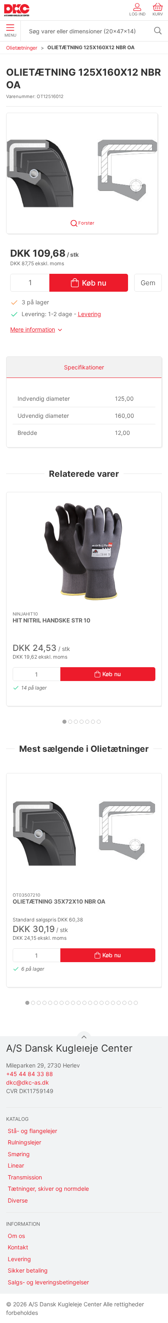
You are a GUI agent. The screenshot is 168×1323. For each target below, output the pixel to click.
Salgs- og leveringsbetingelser (48, 1282)
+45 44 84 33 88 (29, 1073)
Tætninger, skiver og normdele (48, 1188)
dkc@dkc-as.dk (27, 1082)
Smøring (19, 1154)
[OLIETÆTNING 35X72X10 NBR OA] (84, 832)
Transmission (25, 1177)
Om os (16, 1235)
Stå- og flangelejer (32, 1130)
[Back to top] (84, 1038)
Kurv (158, 14)
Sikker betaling (28, 1270)
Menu (10, 35)
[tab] (64, 722)
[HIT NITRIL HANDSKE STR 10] (84, 551)
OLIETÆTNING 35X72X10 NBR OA (59, 901)
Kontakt (18, 1247)
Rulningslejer (24, 1142)
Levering (89, 313)
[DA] (16, 10)
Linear (16, 1165)
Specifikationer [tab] (84, 367)
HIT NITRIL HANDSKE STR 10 (52, 620)
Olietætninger (22, 48)
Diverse (18, 1200)
